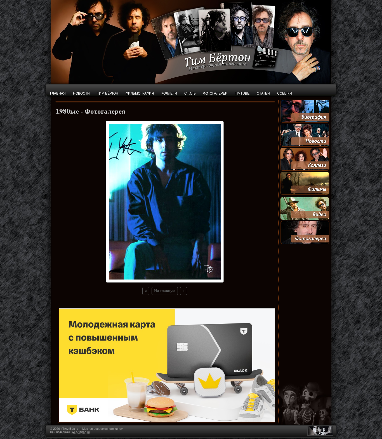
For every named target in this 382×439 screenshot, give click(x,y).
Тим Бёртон (107, 93)
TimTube (242, 93)
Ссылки (284, 93)
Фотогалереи (215, 93)
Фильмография (140, 93)
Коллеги (169, 93)
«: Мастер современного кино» (92, 428)
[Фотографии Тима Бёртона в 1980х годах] (165, 281)
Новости (81, 93)
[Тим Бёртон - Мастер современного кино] (191, 82)
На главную (164, 291)
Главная (58, 93)
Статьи (263, 93)
